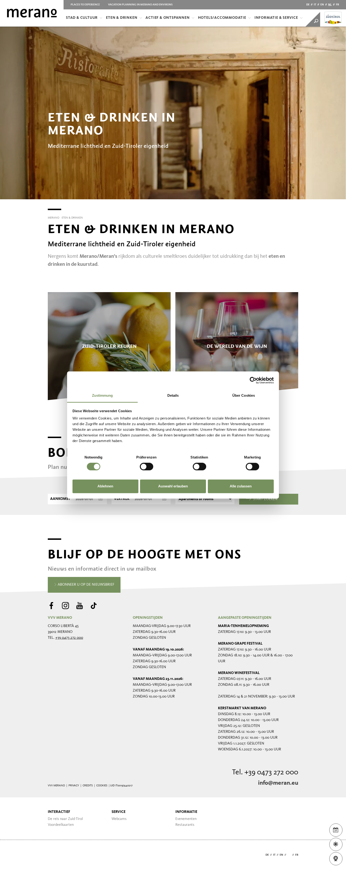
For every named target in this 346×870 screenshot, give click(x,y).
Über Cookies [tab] (243, 395)
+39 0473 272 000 (69, 638)
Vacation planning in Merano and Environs (140, 4)
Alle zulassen (241, 486)
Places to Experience (85, 4)
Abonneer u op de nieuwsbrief (85, 585)
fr (337, 4)
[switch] (146, 466)
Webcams (119, 819)
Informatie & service (276, 18)
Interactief (59, 812)
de (308, 4)
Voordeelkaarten (61, 825)
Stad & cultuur (82, 18)
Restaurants (184, 825)
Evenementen (186, 819)
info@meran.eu (278, 783)
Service (118, 812)
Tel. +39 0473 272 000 (265, 772)
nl (330, 4)
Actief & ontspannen (167, 18)
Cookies (101, 785)
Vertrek (121, 499)
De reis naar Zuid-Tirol (65, 819)
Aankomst (60, 499)
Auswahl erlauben (173, 486)
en (322, 4)
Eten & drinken (121, 18)
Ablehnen (105, 486)
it (315, 4)
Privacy (73, 785)
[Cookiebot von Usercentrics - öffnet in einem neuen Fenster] (253, 380)
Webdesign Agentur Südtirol (53, 855)
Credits (88, 785)
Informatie (186, 812)
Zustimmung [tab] (102, 395)
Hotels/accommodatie (222, 18)
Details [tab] (173, 395)
